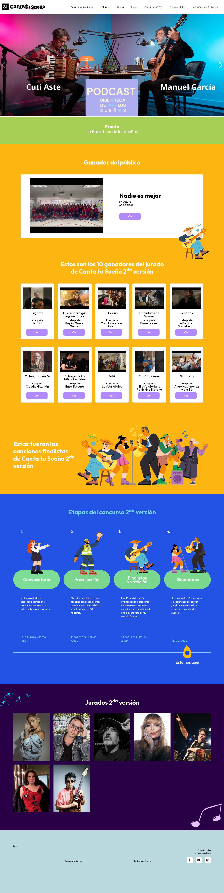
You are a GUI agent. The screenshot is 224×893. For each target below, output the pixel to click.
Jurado (120, 7)
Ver (130, 216)
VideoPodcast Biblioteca (205, 7)
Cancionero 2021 (153, 7)
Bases (134, 7)
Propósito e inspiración (82, 7)
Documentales (177, 7)
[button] (220, 65)
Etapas (105, 7)
